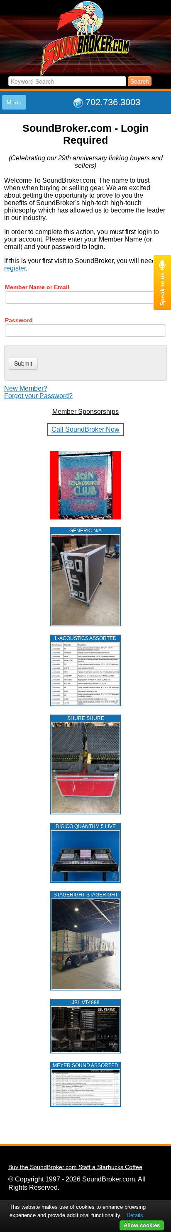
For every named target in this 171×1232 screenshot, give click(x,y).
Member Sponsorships (85, 411)
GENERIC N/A (85, 531)
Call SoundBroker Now (85, 429)
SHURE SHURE (85, 718)
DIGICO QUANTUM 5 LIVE (86, 826)
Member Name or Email (37, 287)
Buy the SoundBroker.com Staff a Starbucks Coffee (75, 1167)
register (15, 268)
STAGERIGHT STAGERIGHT (86, 895)
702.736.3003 (113, 102)
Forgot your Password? (38, 395)
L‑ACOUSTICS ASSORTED (86, 638)
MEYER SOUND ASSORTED (85, 1065)
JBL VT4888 (86, 1002)
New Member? (25, 388)
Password (19, 320)
